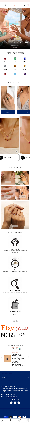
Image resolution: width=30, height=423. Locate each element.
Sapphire (25, 61)
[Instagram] (15, 402)
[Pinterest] (18, 402)
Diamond (5, 69)
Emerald (15, 61)
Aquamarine (15, 76)
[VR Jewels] (5, 58)
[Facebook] (11, 402)
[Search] (5, 5)
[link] (15, 244)
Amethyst (24, 76)
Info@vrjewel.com (12, 396)
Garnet (5, 76)
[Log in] (24, 5)
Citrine (24, 69)
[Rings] (8, 98)
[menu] (1, 5)
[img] (15, 347)
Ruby (5, 61)
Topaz (15, 69)
